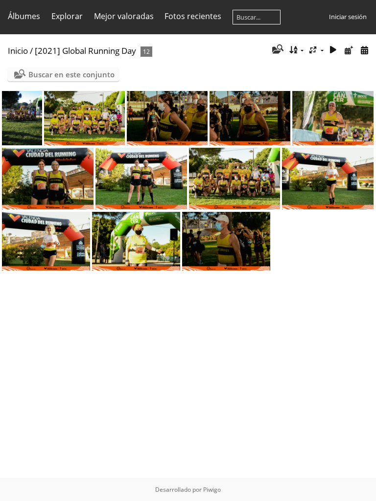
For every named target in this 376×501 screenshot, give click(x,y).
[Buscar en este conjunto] (276, 50)
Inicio (18, 50)
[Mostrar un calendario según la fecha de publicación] (348, 50)
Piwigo (212, 489)
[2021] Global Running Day (85, 50)
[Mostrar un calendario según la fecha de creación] (364, 50)
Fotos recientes (192, 16)
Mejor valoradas (124, 16)
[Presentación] (333, 50)
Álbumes (24, 16)
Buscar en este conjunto (71, 74)
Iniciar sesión (348, 16)
